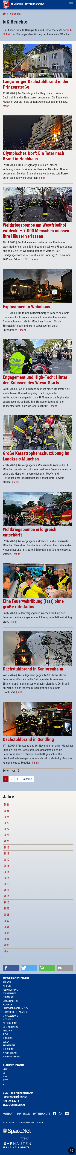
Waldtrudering (11, 1056)
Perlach (7, 1030)
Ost (5, 1072)
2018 (6, 853)
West (5, 1080)
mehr (6, 106)
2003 (6, 945)
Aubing (7, 986)
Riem (5, 1034)
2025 (6, 810)
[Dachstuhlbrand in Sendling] (37, 718)
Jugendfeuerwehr (13, 1065)
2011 (6, 896)
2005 (6, 933)
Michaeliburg (10, 1015)
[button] (11, 968)
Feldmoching (10, 989)
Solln (6, 1041)
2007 (6, 921)
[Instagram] (61, 1114)
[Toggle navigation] (71, 3)
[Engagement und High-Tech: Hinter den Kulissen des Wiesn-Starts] (37, 356)
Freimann (8, 997)
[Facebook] (54, 1114)
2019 (6, 847)
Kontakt (8, 1113)
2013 (6, 884)
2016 (6, 865)
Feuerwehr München (15, 1096)
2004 (6, 939)
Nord (5, 1069)
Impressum (23, 1113)
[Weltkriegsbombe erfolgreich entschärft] (37, 508)
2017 (6, 859)
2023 (6, 823)
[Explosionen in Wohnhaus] (37, 286)
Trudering (8, 1049)
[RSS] (67, 1114)
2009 (6, 908)
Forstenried (9, 993)
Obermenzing (10, 1026)
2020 (6, 841)
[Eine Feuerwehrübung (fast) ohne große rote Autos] (37, 580)
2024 (6, 817)
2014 (6, 878)
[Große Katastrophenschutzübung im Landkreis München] (37, 432)
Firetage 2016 (11, 1100)
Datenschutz (41, 1113)
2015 (6, 872)
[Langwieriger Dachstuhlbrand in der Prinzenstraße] (37, 60)
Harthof (7, 1004)
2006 (6, 927)
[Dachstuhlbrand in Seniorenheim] (37, 648)
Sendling (8, 1038)
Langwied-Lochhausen (15, 1008)
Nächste (27, 779)
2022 (6, 829)
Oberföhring (10, 1023)
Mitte (6, 1084)
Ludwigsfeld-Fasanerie (16, 1012)
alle (6, 951)
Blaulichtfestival (14, 1104)
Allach (7, 982)
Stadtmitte (9, 1045)
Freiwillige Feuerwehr (16, 978)
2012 (6, 890)
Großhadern (10, 1000)
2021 (6, 835)
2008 (6, 914)
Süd (5, 1076)
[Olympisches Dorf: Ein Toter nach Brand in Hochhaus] (37, 132)
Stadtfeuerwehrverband (18, 1092)
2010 (6, 902)
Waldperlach (10, 1052)
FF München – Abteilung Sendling (27, 4)
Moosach (8, 1019)
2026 (6, 804)
